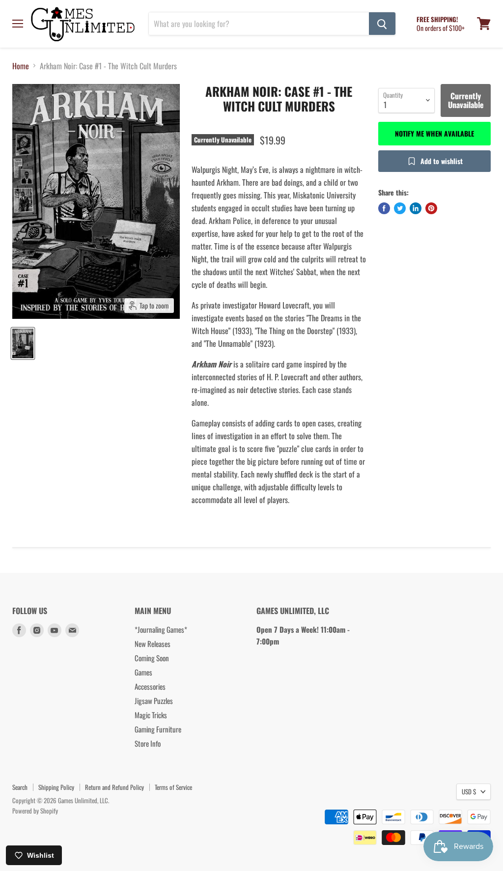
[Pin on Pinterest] (431, 208)
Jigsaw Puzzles (154, 700)
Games (143, 672)
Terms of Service (173, 787)
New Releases (152, 643)
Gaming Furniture (158, 729)
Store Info (148, 743)
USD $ (469, 791)
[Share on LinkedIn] (415, 208)
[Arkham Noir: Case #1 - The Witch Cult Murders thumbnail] (22, 343)
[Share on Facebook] (384, 208)
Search (20, 787)
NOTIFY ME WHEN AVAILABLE (434, 133)
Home (20, 65)
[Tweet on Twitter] (400, 208)
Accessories (150, 686)
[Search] (382, 23)
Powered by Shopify (35, 810)
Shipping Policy (56, 787)
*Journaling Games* (161, 629)
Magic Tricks (151, 714)
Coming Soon (152, 657)
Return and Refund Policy (114, 787)
